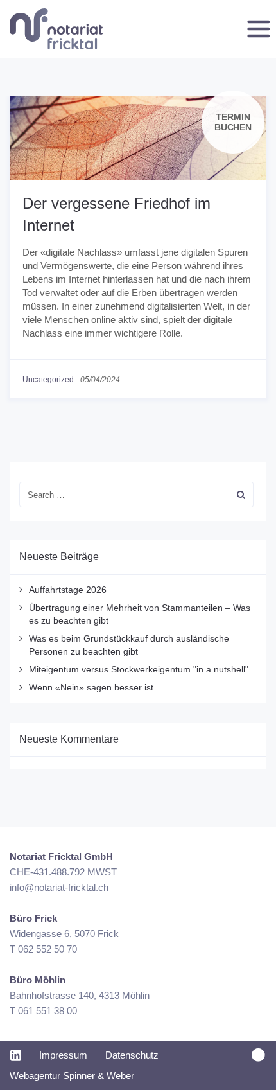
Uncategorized (48, 379)
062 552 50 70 (47, 949)
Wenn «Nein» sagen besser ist (91, 687)
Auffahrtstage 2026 (68, 590)
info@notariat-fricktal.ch (59, 887)
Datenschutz (132, 1055)
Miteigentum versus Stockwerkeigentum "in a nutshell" (138, 669)
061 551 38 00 (47, 1010)
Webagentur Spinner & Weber (72, 1075)
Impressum (63, 1055)
